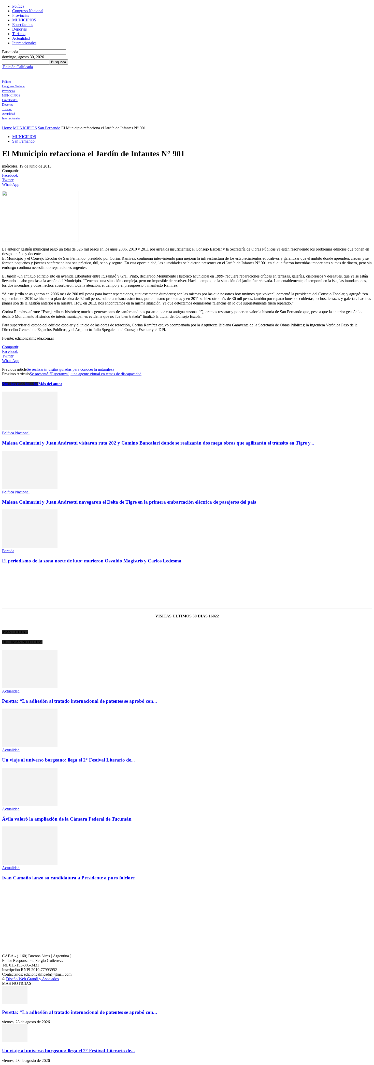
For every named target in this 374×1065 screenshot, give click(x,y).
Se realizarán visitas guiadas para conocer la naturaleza (70, 369)
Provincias (20, 15)
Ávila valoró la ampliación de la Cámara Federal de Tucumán (67, 819)
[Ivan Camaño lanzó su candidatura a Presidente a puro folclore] (29, 863)
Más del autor (50, 384)
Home (7, 128)
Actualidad (21, 38)
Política (18, 6)
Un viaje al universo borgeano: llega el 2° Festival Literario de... (68, 760)
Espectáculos (22, 24)
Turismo (18, 34)
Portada (8, 551)
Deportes (19, 29)
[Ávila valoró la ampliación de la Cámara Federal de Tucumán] (29, 804)
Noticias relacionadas (20, 384)
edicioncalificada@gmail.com (47, 974)
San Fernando (49, 128)
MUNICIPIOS (24, 20)
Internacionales (24, 43)
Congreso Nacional (27, 11)
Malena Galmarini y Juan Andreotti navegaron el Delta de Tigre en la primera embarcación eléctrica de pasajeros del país (129, 502)
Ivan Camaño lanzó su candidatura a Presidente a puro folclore (68, 877)
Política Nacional (16, 433)
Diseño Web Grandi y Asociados (32, 979)
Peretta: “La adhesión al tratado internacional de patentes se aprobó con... (79, 701)
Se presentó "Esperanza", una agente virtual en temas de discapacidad (85, 374)
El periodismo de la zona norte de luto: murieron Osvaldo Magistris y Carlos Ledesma (91, 560)
